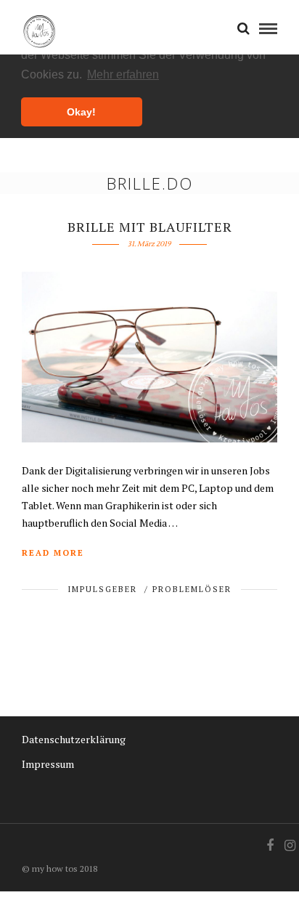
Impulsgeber (102, 589)
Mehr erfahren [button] (123, 74)
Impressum (48, 764)
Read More (53, 553)
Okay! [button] (81, 112)
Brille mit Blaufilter (149, 226)
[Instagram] (289, 845)
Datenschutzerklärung (74, 739)
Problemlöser (192, 589)
